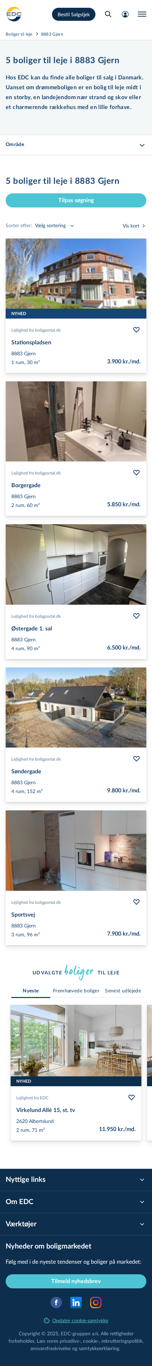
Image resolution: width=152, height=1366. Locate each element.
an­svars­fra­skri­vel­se (50, 1348)
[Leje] (14, 14)
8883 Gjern (52, 33)
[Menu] (142, 14)
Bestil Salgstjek (74, 14)
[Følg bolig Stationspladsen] (136, 330)
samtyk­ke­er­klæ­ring (99, 1348)
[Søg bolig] (108, 14)
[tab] (30, 991)
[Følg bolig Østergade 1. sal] (136, 616)
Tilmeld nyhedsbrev (76, 1281)
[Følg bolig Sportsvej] (136, 902)
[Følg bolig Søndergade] (136, 759)
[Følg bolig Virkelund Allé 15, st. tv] (131, 1097)
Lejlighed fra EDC (32, 1097)
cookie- (91, 1341)
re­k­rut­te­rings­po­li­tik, (122, 1341)
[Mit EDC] (125, 14)
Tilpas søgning (76, 200)
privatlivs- (70, 1341)
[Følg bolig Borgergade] (136, 473)
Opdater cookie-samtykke (80, 1320)
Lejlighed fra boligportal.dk (36, 329)
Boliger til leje (19, 33)
